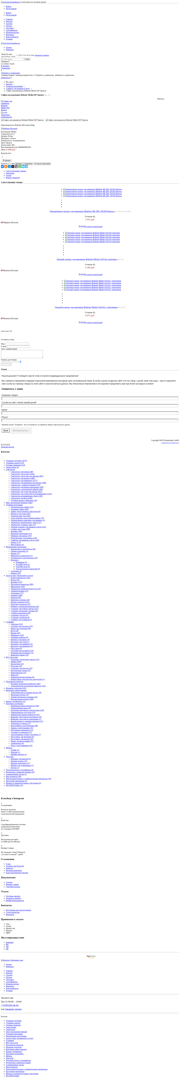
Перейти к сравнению (10, 73)
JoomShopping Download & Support (170, 442)
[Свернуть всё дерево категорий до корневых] (2, 456)
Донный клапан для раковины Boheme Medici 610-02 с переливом (86, 307)
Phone (5, 417)
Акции (9, 47)
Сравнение (5, 68)
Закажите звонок (42, 55)
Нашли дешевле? (13, 178)
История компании (14, 870)
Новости (9, 868)
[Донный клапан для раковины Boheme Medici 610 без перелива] (92, 233)
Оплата (9, 26)
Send (5, 430)
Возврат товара (12, 884)
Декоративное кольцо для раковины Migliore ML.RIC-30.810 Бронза (82, 211)
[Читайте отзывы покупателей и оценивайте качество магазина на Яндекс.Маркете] (91, 958)
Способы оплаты (13, 887)
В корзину (5, 66)
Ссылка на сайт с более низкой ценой (19, 402)
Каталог (9, 21)
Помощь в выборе (13, 898)
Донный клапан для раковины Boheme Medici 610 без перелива (87, 259)
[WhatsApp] (19, 166)
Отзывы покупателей (15, 866)
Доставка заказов (13, 896)
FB (7, 949)
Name (5, 409)
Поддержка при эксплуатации (18, 910)
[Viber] (16, 166)
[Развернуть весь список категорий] (4, 456)
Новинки (10, 50)
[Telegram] (26, 166)
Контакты (10, 35)
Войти (8, 6)
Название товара (10, 395)
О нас (8, 864)
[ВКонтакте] (2, 166)
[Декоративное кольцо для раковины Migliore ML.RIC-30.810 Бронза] (92, 189)
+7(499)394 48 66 (9, 1005)
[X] (12, 166)
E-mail (3, 346)
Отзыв (8, 175)
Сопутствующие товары (16, 171)
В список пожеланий (93, 227)
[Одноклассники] (5, 166)
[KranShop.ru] (10, 2)
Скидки (9, 24)
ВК (7, 945)
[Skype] (23, 166)
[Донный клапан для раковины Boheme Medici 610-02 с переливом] (92, 281)
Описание (10, 173)
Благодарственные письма (17, 873)
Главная (9, 19)
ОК (7, 947)
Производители (12, 32)
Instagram (9, 942)
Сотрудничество (13, 912)
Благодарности (12, 37)
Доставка (10, 28)
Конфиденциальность (15, 900)
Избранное (5, 78)
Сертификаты (11, 30)
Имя (3, 344)
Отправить (6, 364)
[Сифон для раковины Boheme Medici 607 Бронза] (22, 120)
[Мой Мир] (9, 166)
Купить (82, 226)
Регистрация (11, 9)
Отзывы (9, 39)
